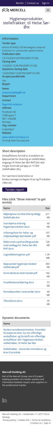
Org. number (9, 125)
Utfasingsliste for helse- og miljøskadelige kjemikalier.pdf (19, 234)
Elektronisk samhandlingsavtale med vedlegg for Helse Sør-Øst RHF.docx (20, 245)
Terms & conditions (41, 420)
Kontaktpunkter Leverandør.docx (21, 291)
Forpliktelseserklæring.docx (18, 282)
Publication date (11, 54)
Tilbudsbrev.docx (12, 300)
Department (9, 96)
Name (5, 88)
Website (6, 133)
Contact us (33, 3)
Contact (6, 100)
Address (6, 107)
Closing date (9, 61)
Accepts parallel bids (13, 76)
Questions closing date (15, 69)
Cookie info (23, 420)
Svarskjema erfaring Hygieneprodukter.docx (16, 225)
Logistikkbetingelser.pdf (16, 254)
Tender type (9, 43)
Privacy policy (9, 420)
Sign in (45, 3)
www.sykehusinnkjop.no (15, 137)
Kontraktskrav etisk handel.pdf (20, 273)
